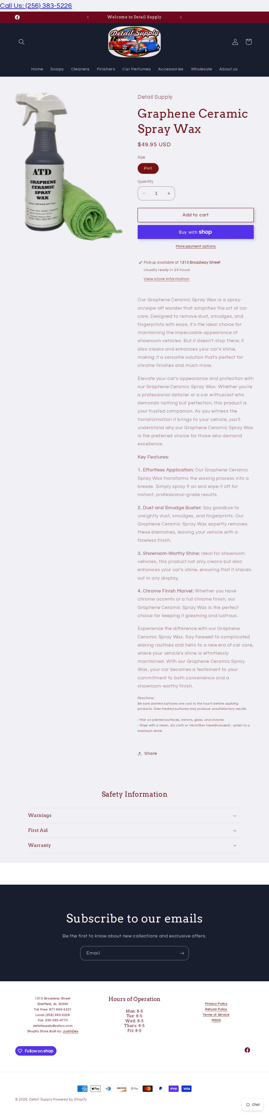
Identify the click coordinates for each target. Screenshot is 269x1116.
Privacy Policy (216, 1003)
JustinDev (70, 1031)
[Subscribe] (182, 953)
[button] (22, 42)
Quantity (145, 182)
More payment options (196, 246)
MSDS (216, 1020)
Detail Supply (41, 1099)
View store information (166, 279)
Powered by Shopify (70, 1099)
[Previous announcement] (88, 17)
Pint (148, 168)
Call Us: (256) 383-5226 (36, 5)
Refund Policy (216, 1009)
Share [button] (150, 753)
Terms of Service (216, 1014)
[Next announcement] (181, 17)
